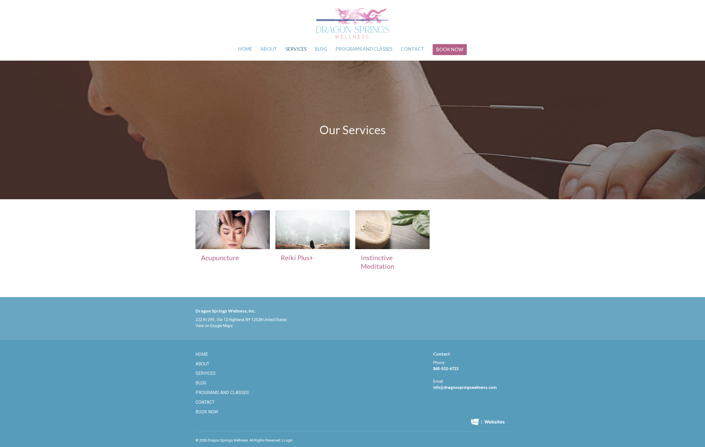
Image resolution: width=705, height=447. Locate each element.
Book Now (449, 49)
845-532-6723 (446, 369)
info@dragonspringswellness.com (465, 387)
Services (296, 49)
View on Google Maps (214, 326)
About (269, 49)
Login (288, 440)
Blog (321, 49)
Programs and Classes (363, 49)
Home (245, 49)
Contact (412, 49)
